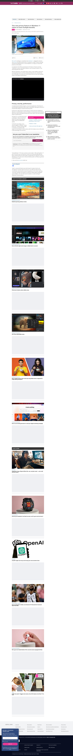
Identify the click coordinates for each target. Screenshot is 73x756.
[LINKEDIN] (13, 165)
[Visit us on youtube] (46, 3)
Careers (25, 749)
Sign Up (10, 744)
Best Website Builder (19, 731)
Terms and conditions (52, 745)
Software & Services (17, 22)
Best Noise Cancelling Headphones (52, 726)
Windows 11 (31, 61)
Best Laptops (29, 724)
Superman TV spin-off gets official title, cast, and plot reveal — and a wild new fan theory (54, 116)
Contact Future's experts (28, 745)
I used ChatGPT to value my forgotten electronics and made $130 (54, 121)
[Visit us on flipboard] (48, 3)
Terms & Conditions (9, 748)
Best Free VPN (18, 726)
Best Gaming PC (30, 729)
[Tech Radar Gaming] (42, 0)
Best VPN (17, 724)
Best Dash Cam (64, 726)
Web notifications (52, 747)
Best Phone (40, 724)
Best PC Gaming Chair (31, 731)
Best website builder (58, 19)
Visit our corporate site (50, 737)
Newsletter (42, 57)
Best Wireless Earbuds (50, 729)
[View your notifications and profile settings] (57, 3)
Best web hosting (48, 19)
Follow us (36, 57)
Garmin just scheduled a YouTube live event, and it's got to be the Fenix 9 (54, 126)
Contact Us (38, 745)
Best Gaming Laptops (31, 726)
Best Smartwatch (41, 731)
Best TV (39, 726)
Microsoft (14, 61)
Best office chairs (22, 19)
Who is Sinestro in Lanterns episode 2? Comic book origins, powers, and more (54, 137)
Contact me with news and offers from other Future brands (10, 741)
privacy (15, 62)
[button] (60, 3)
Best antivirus (39, 19)
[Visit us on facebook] (43, 3)
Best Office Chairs (49, 731)
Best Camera (63, 724)
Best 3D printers (31, 19)
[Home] (31, 0)
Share (14, 57)
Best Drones (63, 729)
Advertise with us (39, 747)
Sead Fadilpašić (19, 29)
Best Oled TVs (40, 729)
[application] (28, 89)
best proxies (20, 160)
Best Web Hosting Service (20, 729)
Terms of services (26, 143)
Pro (12, 22)
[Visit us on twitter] (45, 3)
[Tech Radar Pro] (37, 0)
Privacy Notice (15, 144)
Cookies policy (26, 747)
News (13, 29)
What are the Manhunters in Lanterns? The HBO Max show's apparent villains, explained (53, 132)
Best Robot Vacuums (65, 731)
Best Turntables (49, 724)
